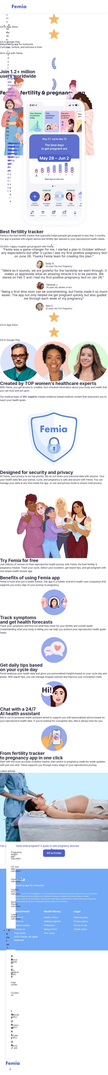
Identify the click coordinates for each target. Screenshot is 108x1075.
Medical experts (22, 925)
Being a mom (50, 929)
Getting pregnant (52, 921)
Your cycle (49, 933)
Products (8, 32)
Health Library (51, 917)
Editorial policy (81, 917)
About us (8, 937)
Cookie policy (80, 929)
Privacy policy (81, 921)
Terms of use (80, 925)
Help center (20, 933)
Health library (8, 126)
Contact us (19, 929)
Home (8, 16)
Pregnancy (49, 925)
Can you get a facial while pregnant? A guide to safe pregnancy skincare (39, 846)
